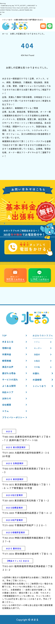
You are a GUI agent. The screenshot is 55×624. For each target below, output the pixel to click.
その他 (37, 367)
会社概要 (6, 404)
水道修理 (37, 379)
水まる (9, 431)
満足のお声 (7, 366)
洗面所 (37, 354)
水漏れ (36, 373)
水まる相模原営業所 (15, 532)
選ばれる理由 (9, 373)
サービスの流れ (10, 379)
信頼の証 (6, 347)
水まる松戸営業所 (14, 519)
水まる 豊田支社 (13, 548)
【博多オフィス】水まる (17, 560)
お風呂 (37, 360)
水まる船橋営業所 (14, 507)
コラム (5, 411)
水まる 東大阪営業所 (16, 447)
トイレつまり (39, 385)
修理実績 (6, 360)
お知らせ (6, 398)
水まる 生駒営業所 (14, 463)
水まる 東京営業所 (14, 479)
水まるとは (7, 341)
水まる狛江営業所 (14, 495)
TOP (4, 335)
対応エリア (7, 392)
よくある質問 (9, 385)
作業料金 (6, 354)
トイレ (37, 341)
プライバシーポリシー (13, 417)
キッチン (38, 348)
